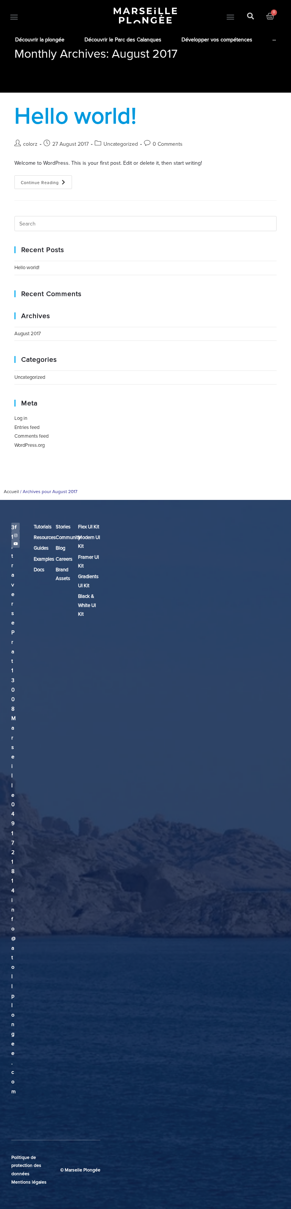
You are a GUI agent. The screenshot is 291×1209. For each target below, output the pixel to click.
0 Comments (168, 144)
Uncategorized (120, 144)
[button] (14, 16)
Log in (20, 418)
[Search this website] (145, 223)
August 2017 (27, 334)
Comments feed (31, 436)
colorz (30, 144)
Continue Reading (46, 180)
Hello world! (75, 116)
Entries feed (26, 427)
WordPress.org (29, 445)
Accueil (11, 491)
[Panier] (270, 16)
